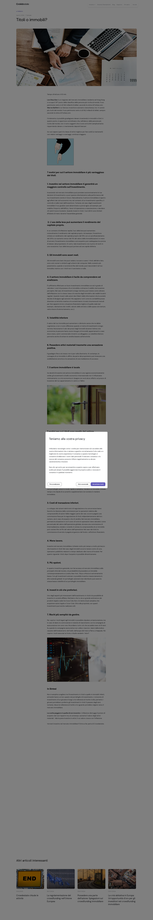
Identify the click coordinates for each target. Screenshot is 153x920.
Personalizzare (54, 484)
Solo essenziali (83, 484)
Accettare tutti (98, 484)
